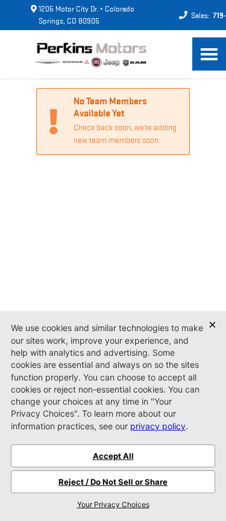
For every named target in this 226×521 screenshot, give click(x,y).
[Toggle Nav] (209, 54)
